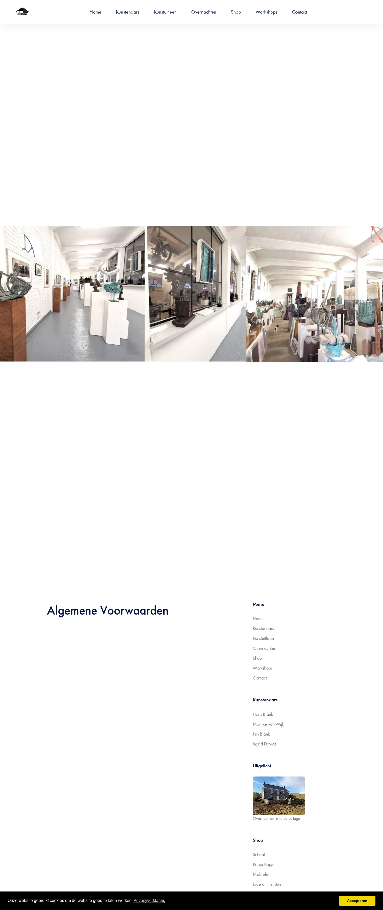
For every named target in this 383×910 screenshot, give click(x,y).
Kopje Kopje (264, 864)
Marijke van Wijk (268, 724)
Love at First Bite (267, 884)
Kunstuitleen (165, 12)
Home (95, 12)
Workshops (266, 12)
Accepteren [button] (357, 901)
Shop (236, 12)
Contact (299, 12)
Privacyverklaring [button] (149, 900)
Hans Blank (263, 714)
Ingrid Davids (264, 744)
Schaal (259, 854)
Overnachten (203, 12)
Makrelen (261, 874)
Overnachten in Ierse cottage (276, 818)
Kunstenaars (127, 12)
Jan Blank (261, 734)
